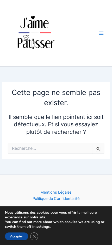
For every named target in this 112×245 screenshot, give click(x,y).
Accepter (16, 236)
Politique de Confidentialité (56, 198)
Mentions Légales (56, 192)
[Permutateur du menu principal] (101, 33)
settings (43, 226)
